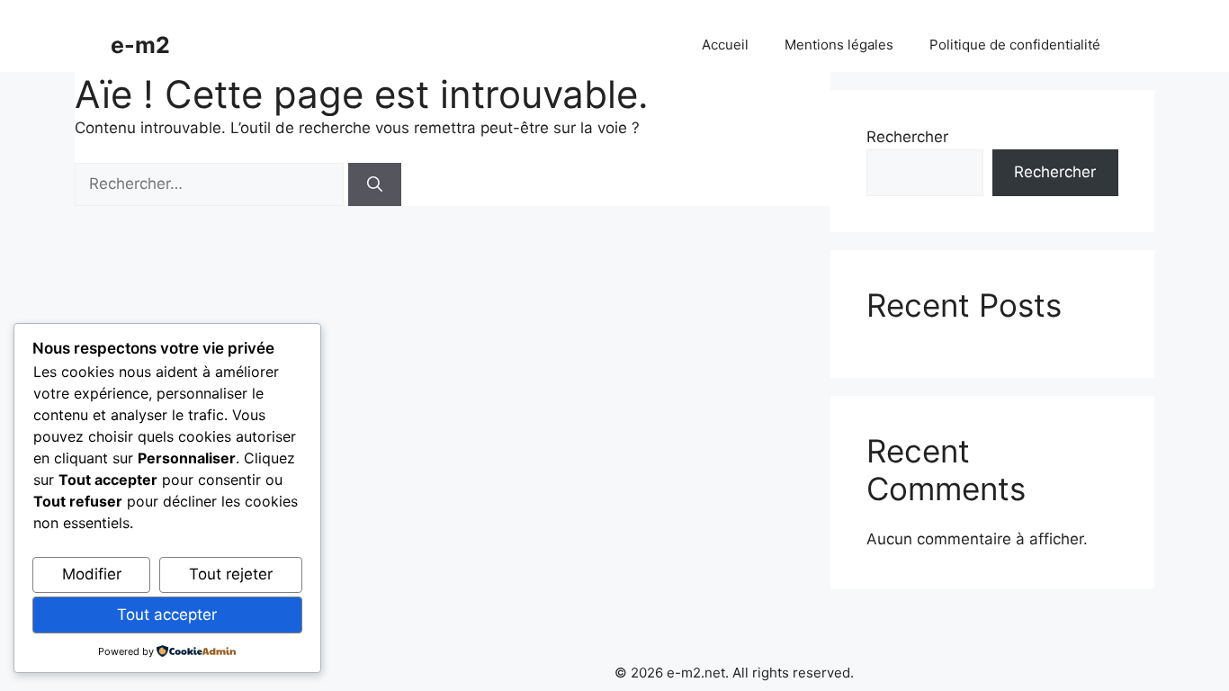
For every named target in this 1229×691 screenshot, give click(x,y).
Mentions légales (839, 44)
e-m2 (140, 44)
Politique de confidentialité (1014, 44)
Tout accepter (167, 615)
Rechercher (907, 137)
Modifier (91, 574)
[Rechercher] (374, 184)
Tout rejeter (231, 574)
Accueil (725, 44)
